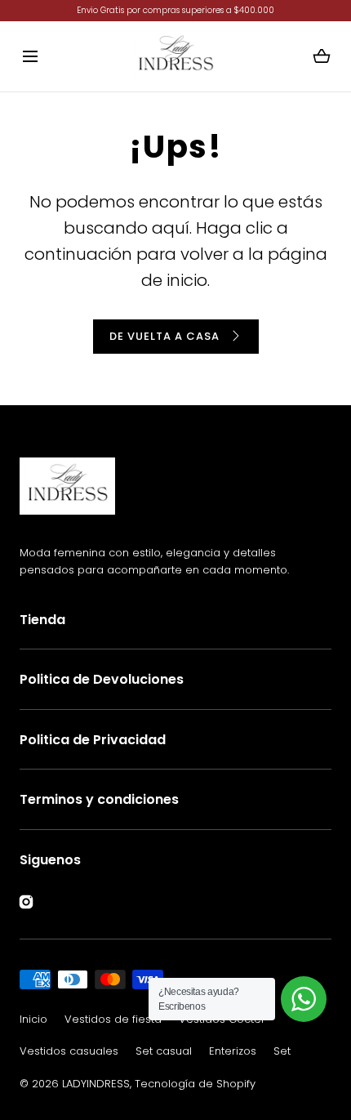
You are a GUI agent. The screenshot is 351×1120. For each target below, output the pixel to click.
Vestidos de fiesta (113, 1019)
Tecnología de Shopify (195, 1083)
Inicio (33, 1019)
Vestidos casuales (69, 1051)
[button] (30, 57)
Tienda (42, 619)
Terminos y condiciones (99, 799)
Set (282, 1051)
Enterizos (232, 1051)
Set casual (164, 1051)
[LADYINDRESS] (175, 56)
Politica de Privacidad (93, 739)
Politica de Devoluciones (102, 679)
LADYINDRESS (96, 1083)
